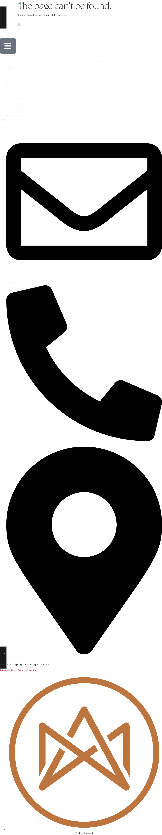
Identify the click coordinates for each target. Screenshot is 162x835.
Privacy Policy (9, 670)
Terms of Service (27, 670)
